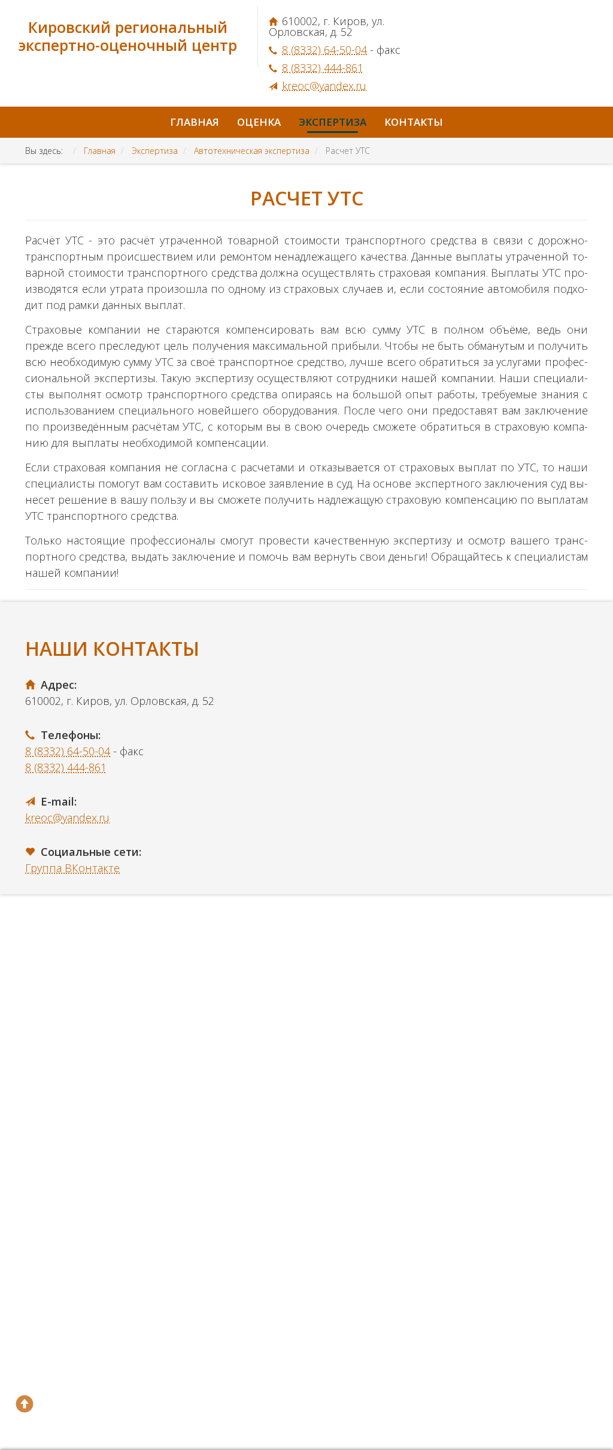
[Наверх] (25, 1403)
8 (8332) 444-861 (322, 67)
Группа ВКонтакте (72, 868)
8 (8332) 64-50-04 (324, 50)
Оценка (259, 122)
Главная (194, 122)
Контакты (413, 122)
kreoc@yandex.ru (324, 85)
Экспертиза (332, 122)
